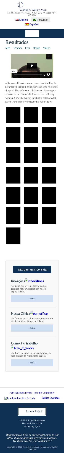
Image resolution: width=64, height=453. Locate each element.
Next (59, 394)
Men (7, 47)
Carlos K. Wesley (50, 447)
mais (32, 298)
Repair (36, 47)
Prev (4, 394)
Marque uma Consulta (32, 269)
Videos (46, 47)
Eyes (27, 47)
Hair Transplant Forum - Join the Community (32, 392)
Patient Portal (34, 411)
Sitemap (32, 449)
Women (18, 47)
